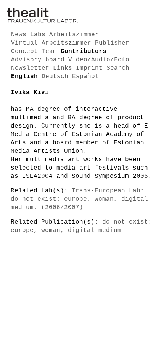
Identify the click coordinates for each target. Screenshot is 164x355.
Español (85, 76)
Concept (24, 51)
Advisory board (37, 59)
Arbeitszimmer (74, 34)
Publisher (112, 43)
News (18, 34)
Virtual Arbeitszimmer (51, 43)
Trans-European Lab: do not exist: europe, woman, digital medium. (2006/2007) (79, 199)
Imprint (89, 68)
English (24, 76)
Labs (37, 34)
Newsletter (30, 68)
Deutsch (55, 76)
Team (49, 51)
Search (117, 68)
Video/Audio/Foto (98, 59)
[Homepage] (42, 21)
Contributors (83, 51)
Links (62, 68)
